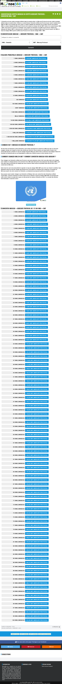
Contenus (33, 6)
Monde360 (4, 0)
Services (39, 6)
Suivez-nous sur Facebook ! (47, 666)
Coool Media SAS (23, 682)
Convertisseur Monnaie (44, 634)
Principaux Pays (26, 6)
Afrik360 (9, 0)
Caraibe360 (19, 0)
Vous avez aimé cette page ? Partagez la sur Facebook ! (32, 641)
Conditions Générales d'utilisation (25, 683)
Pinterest (31, 646)
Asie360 (13, 0)
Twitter (11, 646)
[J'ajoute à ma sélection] (55, 14)
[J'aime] (53, 14)
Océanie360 (51, 0)
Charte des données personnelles (38, 683)
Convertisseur (15, 634)
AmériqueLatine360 (33, 0)
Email (52, 646)
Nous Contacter (47, 683)
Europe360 (25, 0)
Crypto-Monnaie (24, 634)
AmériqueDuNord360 (43, 0)
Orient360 (57, 0)
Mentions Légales (15, 683)
